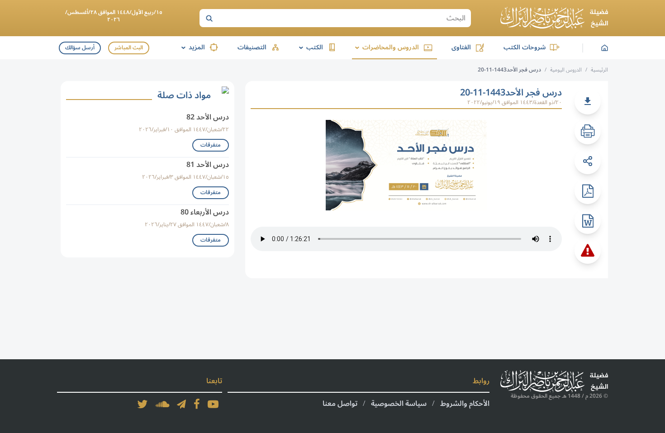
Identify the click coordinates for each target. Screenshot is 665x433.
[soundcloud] (162, 404)
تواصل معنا (340, 403)
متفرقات (210, 145)
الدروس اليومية (566, 70)
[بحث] (209, 18)
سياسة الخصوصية (399, 403)
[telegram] (181, 404)
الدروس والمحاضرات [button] (385, 47)
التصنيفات (252, 47)
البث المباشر (128, 47)
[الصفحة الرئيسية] (554, 18)
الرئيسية (599, 70)
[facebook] (196, 404)
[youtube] (213, 404)
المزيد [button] (191, 47)
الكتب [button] (309, 47)
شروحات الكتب (525, 47)
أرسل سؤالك (80, 47)
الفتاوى (461, 47)
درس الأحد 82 (207, 117)
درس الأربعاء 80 (204, 212)
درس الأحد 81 (207, 164)
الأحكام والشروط (464, 403)
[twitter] (142, 404)
